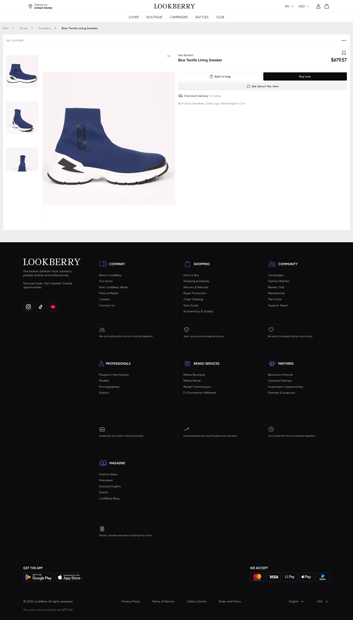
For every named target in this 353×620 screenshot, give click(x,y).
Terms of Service (163, 601)
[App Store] (69, 577)
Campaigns (179, 17)
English (293, 601)
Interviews (106, 480)
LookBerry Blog (109, 498)
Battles (202, 17)
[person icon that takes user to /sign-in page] (318, 6)
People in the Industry (114, 374)
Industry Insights (110, 486)
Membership (276, 293)
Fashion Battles (278, 281)
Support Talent (278, 305)
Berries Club (276, 287)
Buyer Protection (194, 293)
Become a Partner (280, 374)
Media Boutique (194, 374)
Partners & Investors (281, 392)
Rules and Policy (230, 601)
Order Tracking (193, 299)
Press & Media (108, 293)
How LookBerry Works (113, 287)
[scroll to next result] (169, 138)
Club (220, 17)
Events (103, 492)
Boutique (154, 17)
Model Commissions (197, 386)
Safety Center (196, 601)
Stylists (104, 392)
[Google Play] (38, 577)
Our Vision (106, 281)
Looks (134, 17)
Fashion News (108, 474)
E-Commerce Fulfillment (199, 392)
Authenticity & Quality (198, 311)
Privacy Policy (131, 601)
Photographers (109, 386)
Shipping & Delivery (196, 281)
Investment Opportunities (285, 386)
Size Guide (190, 305)
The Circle (275, 299)
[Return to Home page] (174, 6)
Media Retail (192, 380)
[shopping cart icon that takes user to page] (327, 6)
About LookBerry (110, 275)
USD (320, 601)
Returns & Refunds (195, 287)
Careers (104, 299)
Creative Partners (280, 380)
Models (104, 380)
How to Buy (191, 275)
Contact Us (107, 305)
